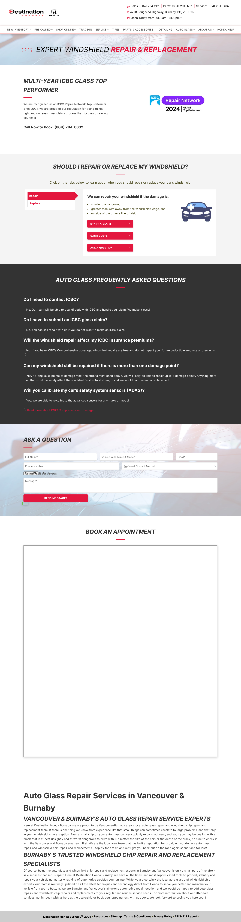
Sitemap (116, 916)
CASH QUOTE (99, 235)
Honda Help (225, 29)
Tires (116, 29)
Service (101, 29)
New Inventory (18, 29)
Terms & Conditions (137, 916)
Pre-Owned (42, 29)
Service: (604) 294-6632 (213, 6)
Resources (101, 916)
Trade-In (85, 29)
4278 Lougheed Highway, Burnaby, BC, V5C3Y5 (162, 12)
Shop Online (65, 29)
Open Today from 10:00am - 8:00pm (155, 18)
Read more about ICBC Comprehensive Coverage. (60, 410)
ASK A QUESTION (101, 247)
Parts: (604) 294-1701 (177, 6)
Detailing (165, 29)
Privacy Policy (162, 916)
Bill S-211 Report (185, 916)
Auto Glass (184, 29)
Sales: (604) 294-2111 (145, 6)
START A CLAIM (100, 223)
